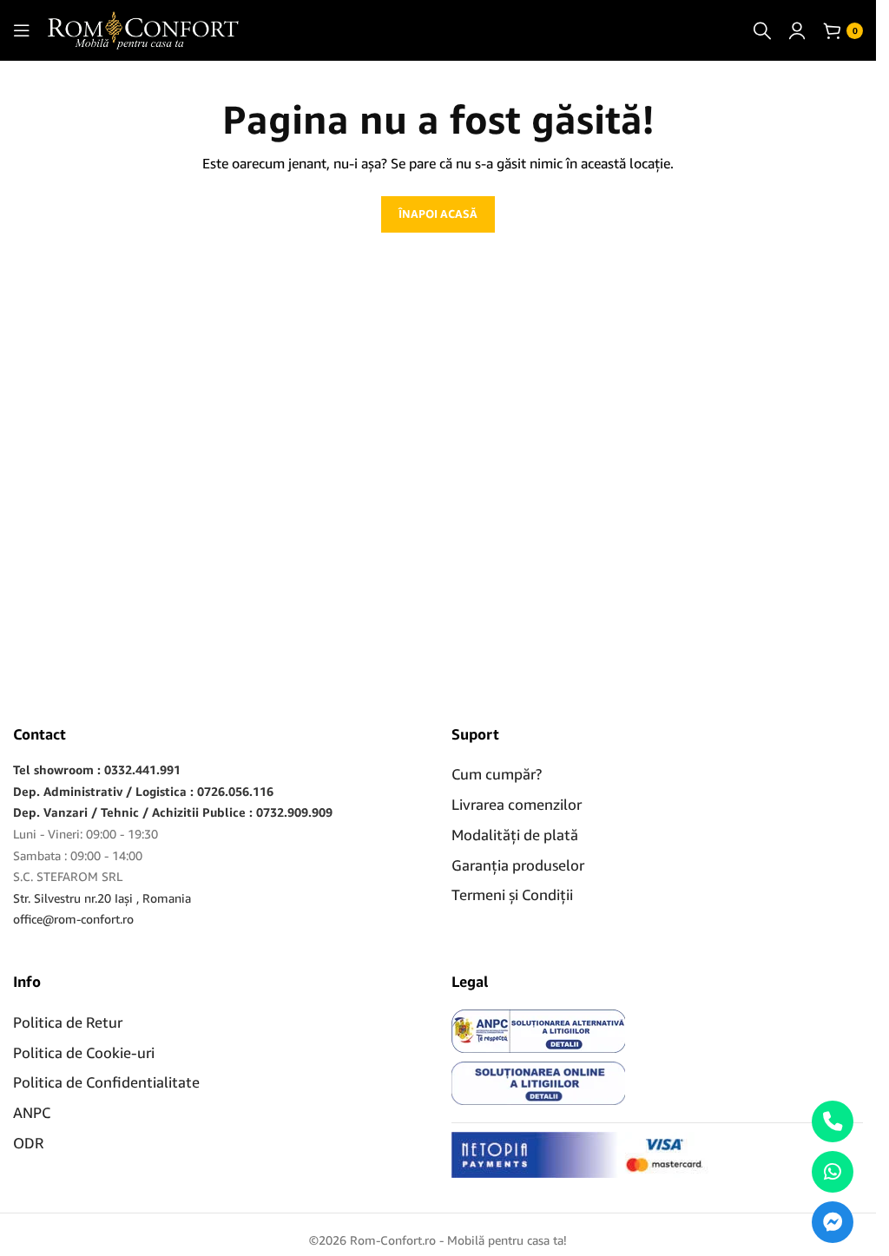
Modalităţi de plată (514, 834)
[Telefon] (832, 1121)
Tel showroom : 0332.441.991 (97, 769)
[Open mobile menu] (21, 30)
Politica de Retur (67, 1022)
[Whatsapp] (832, 1172)
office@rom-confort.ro (73, 918)
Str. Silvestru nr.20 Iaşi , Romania (102, 898)
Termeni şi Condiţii (512, 894)
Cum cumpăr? (496, 774)
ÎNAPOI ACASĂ (437, 213)
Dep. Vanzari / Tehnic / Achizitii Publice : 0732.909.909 (173, 812)
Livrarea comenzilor (516, 804)
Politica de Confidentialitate (106, 1082)
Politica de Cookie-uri (84, 1052)
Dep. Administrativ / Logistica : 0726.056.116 (143, 791)
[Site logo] (143, 29)
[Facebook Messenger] (832, 1222)
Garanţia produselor (517, 865)
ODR (28, 1143)
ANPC (31, 1112)
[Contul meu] (797, 30)
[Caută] (762, 30)
